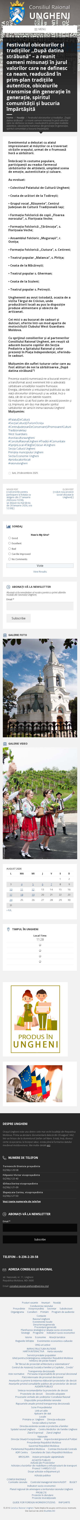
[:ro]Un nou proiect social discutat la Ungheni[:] (63, 494)
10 (11, 890)
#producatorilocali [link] (19, 459)
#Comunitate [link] (57, 441)
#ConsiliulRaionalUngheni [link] (23, 441)
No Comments (19, 559)
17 (11, 895)
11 (21, 890)
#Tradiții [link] (44, 441)
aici (48, 1145)
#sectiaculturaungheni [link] (21, 438)
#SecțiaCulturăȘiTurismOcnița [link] (26, 423)
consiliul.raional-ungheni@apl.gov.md (29, 1286)
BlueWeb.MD (49, 1511)
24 (11, 900)
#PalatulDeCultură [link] (19, 419)
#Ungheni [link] (49, 445)
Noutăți (20, 117)
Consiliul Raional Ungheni (22, 1508)
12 (33, 890)
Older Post (68, 489)
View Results (40, 571)
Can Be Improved (21, 554)
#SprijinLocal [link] (16, 445)
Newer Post (12, 489)
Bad (14, 548)
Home (10, 117)
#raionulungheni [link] (18, 463)
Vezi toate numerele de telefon (22, 1201)
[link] (17, 434)
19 (33, 895)
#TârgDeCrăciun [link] (33, 445)
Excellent (16, 543)
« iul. (9, 910)
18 (21, 895)
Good (15, 538)
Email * (10, 599)
